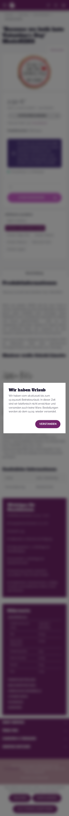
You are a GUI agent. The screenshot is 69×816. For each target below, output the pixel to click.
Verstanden (47, 423)
